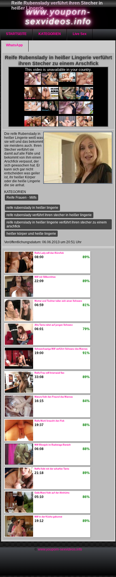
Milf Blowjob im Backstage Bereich (53, 445)
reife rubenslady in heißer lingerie (32, 208)
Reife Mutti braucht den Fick (49, 421)
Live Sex (80, 34)
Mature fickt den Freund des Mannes (54, 397)
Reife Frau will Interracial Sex (49, 373)
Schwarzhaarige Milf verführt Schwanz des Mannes (61, 349)
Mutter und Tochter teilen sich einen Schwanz (58, 301)
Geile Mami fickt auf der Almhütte (52, 493)
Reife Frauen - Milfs (21, 197)
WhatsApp (14, 45)
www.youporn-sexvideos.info (60, 549)
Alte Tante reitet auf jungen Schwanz (54, 325)
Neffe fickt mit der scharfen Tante (52, 469)
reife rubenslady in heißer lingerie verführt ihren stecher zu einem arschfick (57, 224)
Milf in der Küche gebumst (48, 516)
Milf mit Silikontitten (45, 277)
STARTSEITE (16, 34)
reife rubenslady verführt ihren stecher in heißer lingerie (49, 215)
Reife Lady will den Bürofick (49, 253)
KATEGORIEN (49, 34)
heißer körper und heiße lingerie (31, 234)
